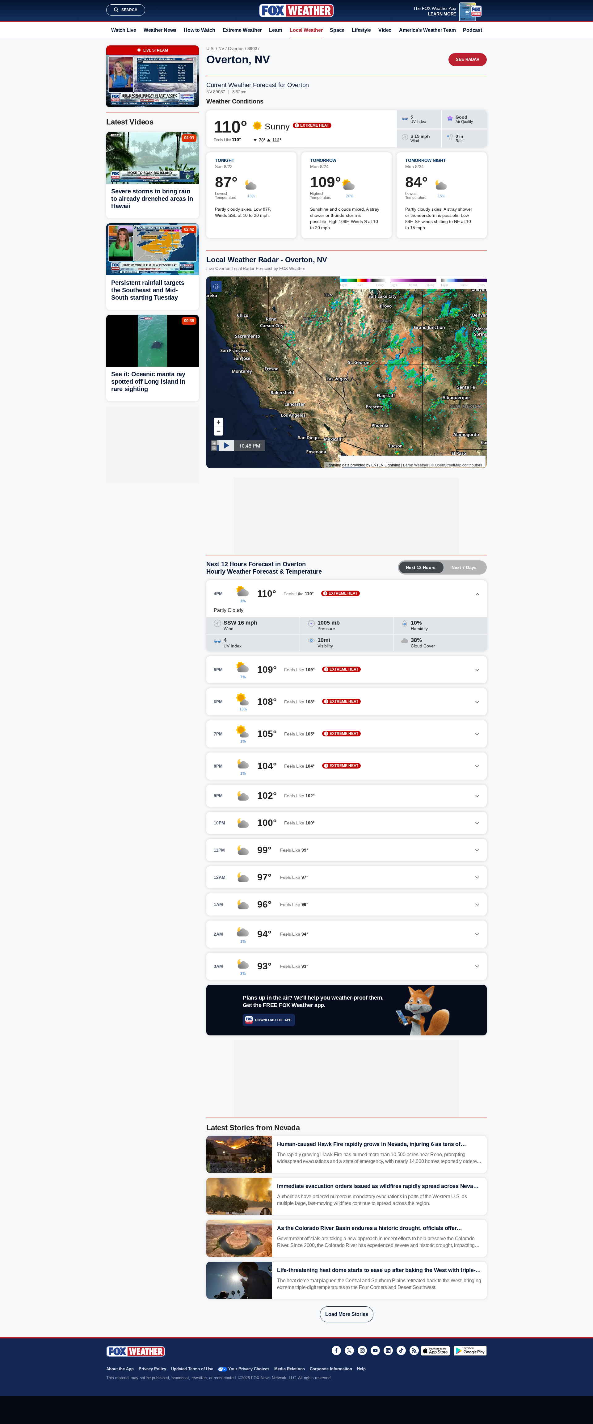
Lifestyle (361, 30)
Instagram (362, 1350)
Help (361, 1369)
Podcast (472, 30)
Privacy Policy (152, 1369)
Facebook (336, 1350)
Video (385, 30)
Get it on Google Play (470, 1351)
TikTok (401, 1350)
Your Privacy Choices (248, 1369)
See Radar (467, 59)
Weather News (160, 30)
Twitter (349, 1350)
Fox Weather (296, 10)
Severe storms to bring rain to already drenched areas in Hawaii (152, 198)
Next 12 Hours (420, 567)
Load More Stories (346, 1314)
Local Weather (306, 30)
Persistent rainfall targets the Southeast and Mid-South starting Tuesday (147, 290)
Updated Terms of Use (192, 1369)
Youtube (375, 1350)
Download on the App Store (435, 1351)
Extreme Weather (242, 30)
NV (221, 48)
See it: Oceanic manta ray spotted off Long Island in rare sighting (148, 381)
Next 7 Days (464, 567)
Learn (275, 30)
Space (337, 30)
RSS (414, 1350)
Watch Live (123, 30)
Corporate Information (331, 1369)
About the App (120, 1369)
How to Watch (199, 30)
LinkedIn (388, 1350)
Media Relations (289, 1369)
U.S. (210, 48)
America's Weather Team (427, 30)
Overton (236, 48)
